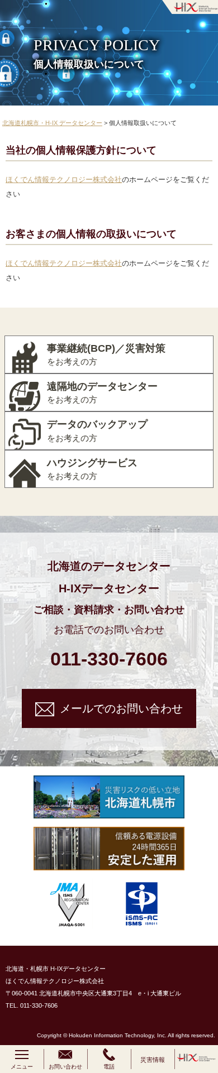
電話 (109, 1067)
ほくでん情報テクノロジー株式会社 (64, 179)
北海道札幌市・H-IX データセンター (52, 122)
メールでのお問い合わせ (121, 708)
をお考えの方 (106, 354)
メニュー (22, 1067)
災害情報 (152, 1059)
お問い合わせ (65, 1067)
